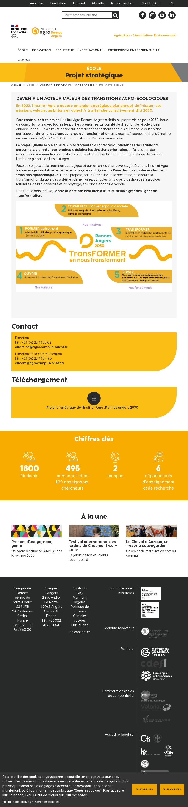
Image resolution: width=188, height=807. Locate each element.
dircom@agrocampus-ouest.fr (39, 363)
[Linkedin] (172, 15)
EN (171, 3)
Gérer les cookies (47, 802)
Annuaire (36, 3)
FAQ (79, 593)
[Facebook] (142, 15)
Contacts (80, 588)
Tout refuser (144, 789)
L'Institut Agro (151, 3)
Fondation (58, 3)
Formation (41, 50)
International (90, 50)
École (22, 50)
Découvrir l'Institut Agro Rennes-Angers (67, 84)
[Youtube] (162, 15)
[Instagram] (152, 15)
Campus (23, 59)
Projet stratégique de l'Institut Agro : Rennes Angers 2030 (92, 408)
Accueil (16, 84)
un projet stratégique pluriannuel (103, 106)
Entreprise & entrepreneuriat (133, 50)
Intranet (79, 3)
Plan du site (79, 625)
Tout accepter (172, 789)
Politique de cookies (16, 802)
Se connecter (79, 632)
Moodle (98, 3)
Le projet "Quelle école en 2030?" (43, 145)
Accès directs (121, 3)
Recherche (64, 50)
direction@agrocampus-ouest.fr (41, 347)
